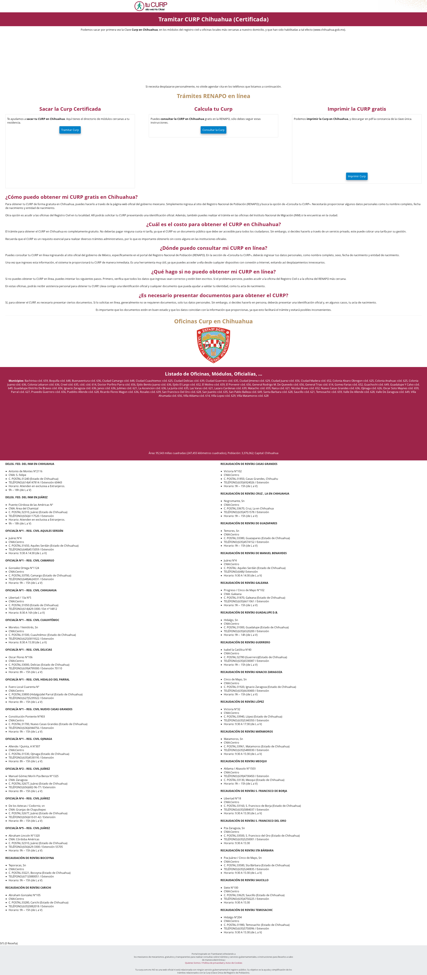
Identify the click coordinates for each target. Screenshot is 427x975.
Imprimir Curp (357, 176)
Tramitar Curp (70, 130)
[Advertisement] (213, 58)
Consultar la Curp (213, 130)
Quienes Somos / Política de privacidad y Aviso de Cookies (213, 962)
